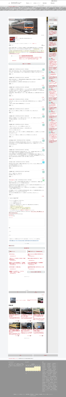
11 (26, 369)
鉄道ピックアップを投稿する (27, 63)
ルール (45, 394)
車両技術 (36, 394)
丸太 (11, 99)
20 (30, 370)
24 (39, 370)
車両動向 (28, 394)
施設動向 (32, 394)
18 (26, 370)
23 (37, 370)
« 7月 (26, 373)
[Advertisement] (33, 14)
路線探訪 (41, 394)
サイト (10, 235)
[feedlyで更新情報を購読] (17, 40)
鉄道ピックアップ (12, 245)
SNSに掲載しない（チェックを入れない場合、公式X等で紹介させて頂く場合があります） (24, 240)
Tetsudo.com (39, 251)
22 (35, 370)
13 (30, 369)
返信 (43, 75)
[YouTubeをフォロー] (16, 40)
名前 (9, 227)
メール (10, 231)
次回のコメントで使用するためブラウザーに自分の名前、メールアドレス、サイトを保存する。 (25, 238)
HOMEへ (45, 355)
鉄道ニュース (16, 394)
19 (28, 370)
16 (37, 369)
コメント (11, 217)
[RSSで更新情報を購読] (19, 40)
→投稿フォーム (34, 43)
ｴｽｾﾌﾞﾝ (17, 37)
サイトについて (50, 394)
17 (39, 369)
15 (35, 369)
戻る (20, 355)
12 (28, 369)
